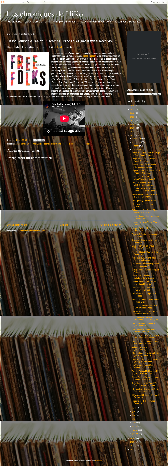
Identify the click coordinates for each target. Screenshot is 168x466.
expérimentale (56, 144)
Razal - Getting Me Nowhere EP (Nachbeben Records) (145, 372)
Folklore (71, 144)
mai (134, 419)
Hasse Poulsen (89, 56)
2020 (132, 124)
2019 (132, 128)
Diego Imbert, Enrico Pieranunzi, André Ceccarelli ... (145, 160)
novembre (136, 142)
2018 (132, 132)
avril (134, 423)
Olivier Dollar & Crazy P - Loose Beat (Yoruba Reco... (145, 378)
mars (134, 426)
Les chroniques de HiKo (45, 13)
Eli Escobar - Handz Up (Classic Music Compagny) (145, 265)
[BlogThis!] (36, 140)
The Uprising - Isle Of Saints (144, 200)
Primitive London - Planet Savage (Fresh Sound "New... (146, 154)
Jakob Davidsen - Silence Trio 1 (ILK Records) (145, 324)
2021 (132, 121)
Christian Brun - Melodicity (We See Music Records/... (145, 342)
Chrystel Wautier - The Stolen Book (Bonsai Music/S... (144, 184)
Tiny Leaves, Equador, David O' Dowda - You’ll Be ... (145, 330)
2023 (132, 113)
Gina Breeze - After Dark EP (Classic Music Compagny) (144, 384)
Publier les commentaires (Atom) (32, 231)
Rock (88, 144)
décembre (136, 138)
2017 (132, 135)
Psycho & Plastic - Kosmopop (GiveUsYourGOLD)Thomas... (145, 235)
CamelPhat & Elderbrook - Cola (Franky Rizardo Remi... (145, 360)
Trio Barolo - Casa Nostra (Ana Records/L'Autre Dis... (145, 312)
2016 (132, 438)
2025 (132, 106)
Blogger (98, 461)
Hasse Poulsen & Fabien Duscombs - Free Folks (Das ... (146, 318)
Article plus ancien (110, 224)
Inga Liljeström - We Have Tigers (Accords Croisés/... (146, 172)
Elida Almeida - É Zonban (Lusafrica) (142, 205)
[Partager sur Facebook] (41, 140)
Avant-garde (20, 144)
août (134, 408)
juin (134, 415)
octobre (135, 146)
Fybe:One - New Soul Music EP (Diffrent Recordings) (145, 307)
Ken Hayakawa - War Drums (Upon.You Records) (144, 259)
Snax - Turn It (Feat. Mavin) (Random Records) (143, 247)
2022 (132, 117)
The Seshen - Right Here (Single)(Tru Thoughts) (146, 390)
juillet (134, 412)
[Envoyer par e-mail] (34, 140)
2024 (132, 109)
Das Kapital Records (41, 144)
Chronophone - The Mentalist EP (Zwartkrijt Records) (146, 354)
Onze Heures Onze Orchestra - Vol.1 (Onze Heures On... (145, 336)
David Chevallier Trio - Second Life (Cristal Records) (145, 283)
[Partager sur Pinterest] (44, 140)
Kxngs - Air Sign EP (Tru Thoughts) (142, 229)
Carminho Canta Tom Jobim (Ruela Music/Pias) (143, 289)
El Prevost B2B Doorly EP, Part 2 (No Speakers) (145, 396)
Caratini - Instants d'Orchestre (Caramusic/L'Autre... (145, 166)
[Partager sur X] (39, 140)
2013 (132, 449)
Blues (29, 144)
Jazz (82, 144)
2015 (132, 442)
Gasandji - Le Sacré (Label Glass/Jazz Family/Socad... (144, 190)
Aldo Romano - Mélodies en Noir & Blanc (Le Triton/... (145, 195)
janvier (135, 434)
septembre (137, 150)
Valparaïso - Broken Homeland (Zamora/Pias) (145, 348)
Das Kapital (58, 47)
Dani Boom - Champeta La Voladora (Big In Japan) (143, 277)
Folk (65, 144)
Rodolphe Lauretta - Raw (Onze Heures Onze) (145, 300)
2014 (132, 446)
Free (77, 144)
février (135, 430)
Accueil (64, 224)
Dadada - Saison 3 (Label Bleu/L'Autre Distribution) (143, 178)
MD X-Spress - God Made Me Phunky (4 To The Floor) (144, 366)
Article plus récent (17, 224)
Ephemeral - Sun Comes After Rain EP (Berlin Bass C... (144, 211)
